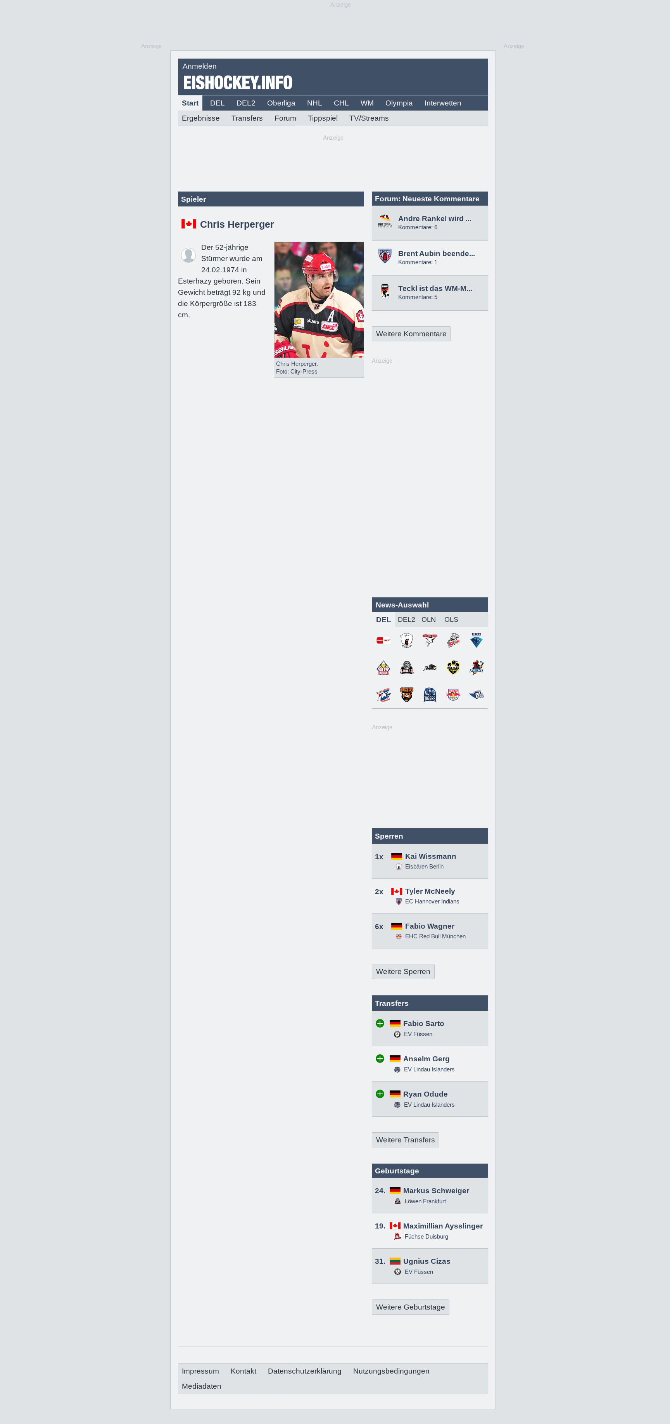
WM (367, 103)
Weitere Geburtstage (410, 1307)
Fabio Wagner (429, 926)
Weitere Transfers (405, 1140)
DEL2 (246, 103)
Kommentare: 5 (417, 297)
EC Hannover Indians (432, 901)
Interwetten (443, 103)
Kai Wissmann (430, 856)
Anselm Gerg (426, 1059)
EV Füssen (417, 1034)
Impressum (200, 1371)
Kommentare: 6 (417, 227)
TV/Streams (369, 118)
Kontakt (243, 1371)
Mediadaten (201, 1386)
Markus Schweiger (436, 1191)
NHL (314, 103)
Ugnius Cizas (427, 1261)
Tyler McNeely (430, 891)
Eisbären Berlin (424, 866)
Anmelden (200, 66)
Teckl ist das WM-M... (435, 288)
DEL (217, 103)
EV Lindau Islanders (428, 1069)
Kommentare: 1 (417, 262)
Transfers (247, 118)
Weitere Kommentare (411, 334)
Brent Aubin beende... (436, 253)
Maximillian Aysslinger (443, 1226)
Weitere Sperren (403, 971)
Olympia (399, 103)
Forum (285, 118)
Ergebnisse (201, 118)
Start (190, 103)
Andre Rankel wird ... (434, 219)
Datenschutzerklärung (305, 1371)
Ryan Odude (425, 1094)
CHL (341, 103)
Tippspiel (323, 118)
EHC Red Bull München (435, 936)
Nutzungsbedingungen (391, 1371)
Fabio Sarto (423, 1023)
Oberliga (281, 103)
